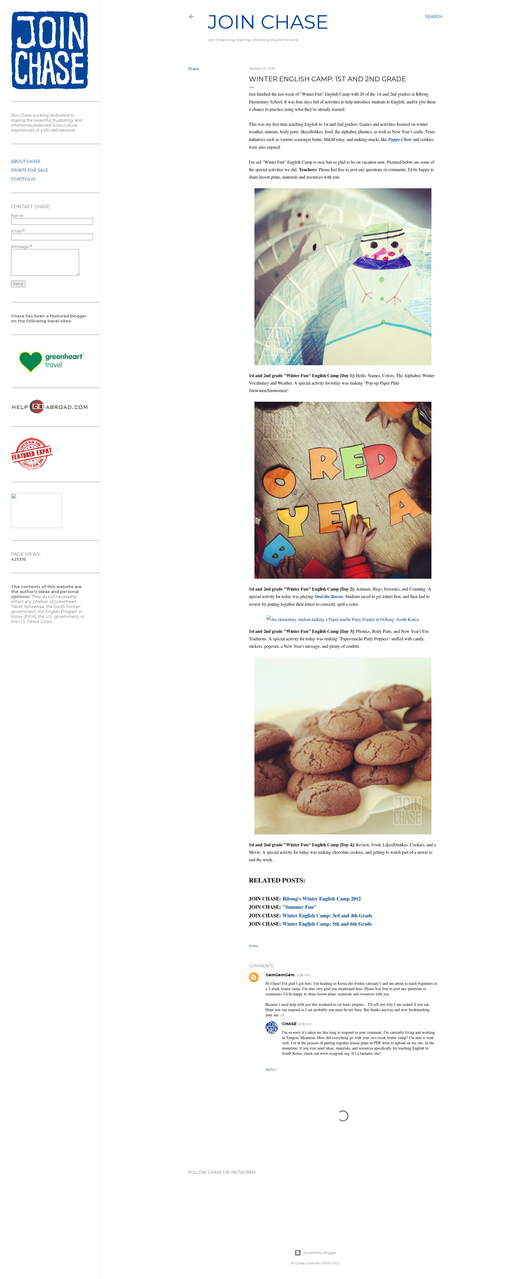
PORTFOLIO (23, 179)
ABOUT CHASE (26, 161)
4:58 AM (303, 975)
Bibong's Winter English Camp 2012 (322, 898)
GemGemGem (280, 974)
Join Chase (268, 22)
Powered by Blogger (319, 1253)
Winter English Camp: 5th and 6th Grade (327, 923)
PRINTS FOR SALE (29, 170)
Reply (271, 1069)
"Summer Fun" (299, 906)
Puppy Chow (400, 139)
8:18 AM (305, 1024)
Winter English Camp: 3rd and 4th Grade (327, 915)
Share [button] (193, 68)
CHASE (289, 1023)
